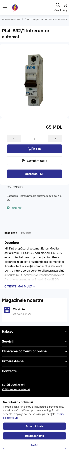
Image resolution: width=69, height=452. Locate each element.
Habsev (7, 332)
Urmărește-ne (13, 361)
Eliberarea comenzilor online (24, 351)
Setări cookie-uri (13, 385)
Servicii (8, 341)
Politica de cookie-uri (16, 389)
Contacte (9, 371)
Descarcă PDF (34, 174)
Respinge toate (34, 435)
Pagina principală (12, 19)
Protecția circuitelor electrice (47, 19)
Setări (34, 445)
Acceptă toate (34, 426)
